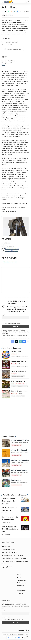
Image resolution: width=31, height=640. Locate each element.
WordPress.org (20, 585)
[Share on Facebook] (3, 11)
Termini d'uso (21, 330)
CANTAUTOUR (16, 351)
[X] (28, 630)
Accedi (19, 577)
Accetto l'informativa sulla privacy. (12, 323)
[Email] (11, 11)
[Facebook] (26, 630)
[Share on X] (6, 11)
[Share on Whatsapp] (8, 11)
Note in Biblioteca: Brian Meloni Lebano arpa (10, 529)
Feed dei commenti (21, 582)
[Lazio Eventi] (8, 1)
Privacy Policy (5, 333)
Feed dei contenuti (21, 580)
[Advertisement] (15, 417)
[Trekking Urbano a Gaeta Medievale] (25, 499)
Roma (3, 65)
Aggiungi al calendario (14, 49)
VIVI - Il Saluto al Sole (18, 381)
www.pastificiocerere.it (11, 251)
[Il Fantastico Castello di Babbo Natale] (25, 518)
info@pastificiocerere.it (12, 249)
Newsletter (6, 321)
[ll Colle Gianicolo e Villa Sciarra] (25, 509)
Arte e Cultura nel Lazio (10, 262)
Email (3, 315)
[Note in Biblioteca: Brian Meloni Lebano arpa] (25, 527)
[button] (3, 1)
